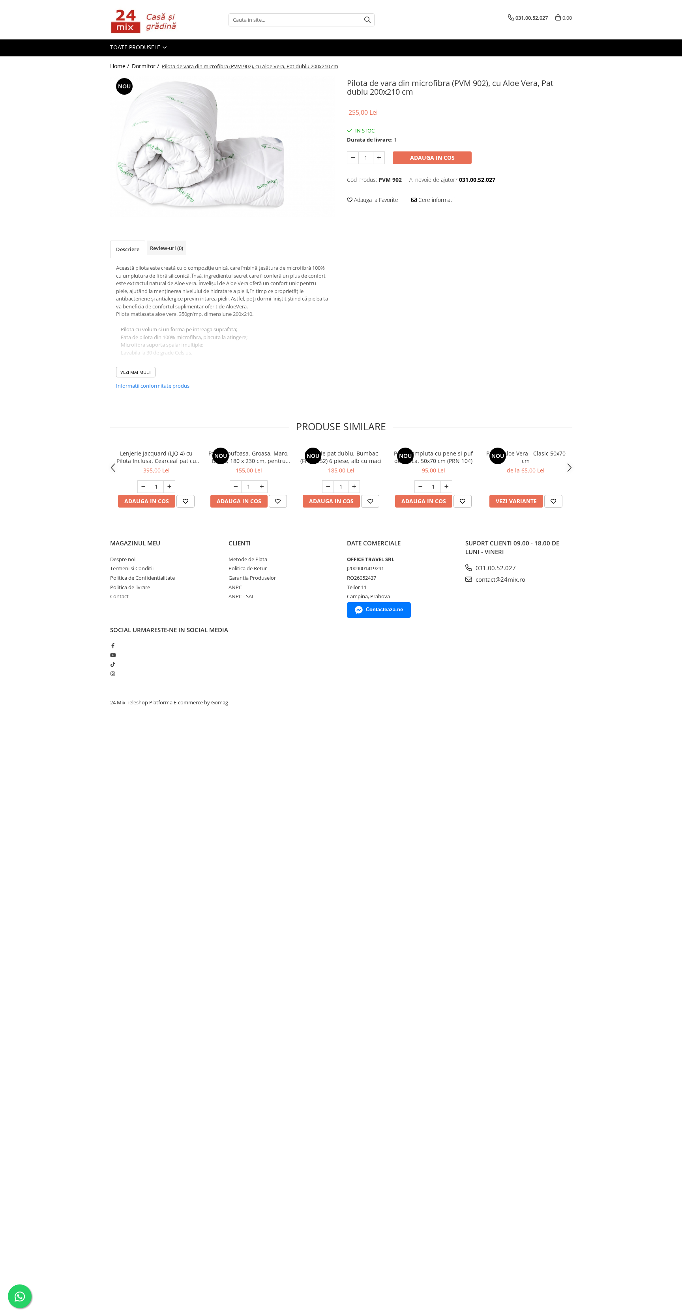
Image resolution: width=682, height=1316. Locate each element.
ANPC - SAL (242, 596)
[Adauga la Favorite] (185, 501)
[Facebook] (112, 645)
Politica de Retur (248, 568)
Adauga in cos (432, 157)
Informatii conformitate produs (152, 385)
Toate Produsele (136, 47)
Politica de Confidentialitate (142, 577)
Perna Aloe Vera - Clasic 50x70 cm (526, 457)
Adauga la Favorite (375, 199)
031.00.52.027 (495, 568)
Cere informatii (436, 199)
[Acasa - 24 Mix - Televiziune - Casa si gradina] (149, 20)
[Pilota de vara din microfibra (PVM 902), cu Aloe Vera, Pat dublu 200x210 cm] (222, 146)
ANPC (235, 587)
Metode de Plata (248, 559)
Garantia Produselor (252, 577)
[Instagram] (112, 673)
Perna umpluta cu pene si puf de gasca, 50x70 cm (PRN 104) (433, 457)
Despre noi (122, 559)
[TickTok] (112, 664)
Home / (120, 66)
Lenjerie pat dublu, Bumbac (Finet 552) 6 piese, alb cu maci (341, 457)
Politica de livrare (130, 587)
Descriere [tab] (127, 249)
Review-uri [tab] (166, 248)
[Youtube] (112, 655)
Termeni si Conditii (132, 568)
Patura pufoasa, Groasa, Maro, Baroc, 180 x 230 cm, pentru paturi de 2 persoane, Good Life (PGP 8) (248, 457)
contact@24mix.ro (499, 579)
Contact (119, 596)
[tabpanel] (222, 146)
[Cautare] (367, 19)
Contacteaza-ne (384, 609)
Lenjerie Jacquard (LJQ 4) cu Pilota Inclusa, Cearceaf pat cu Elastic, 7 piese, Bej (156, 457)
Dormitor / (146, 66)
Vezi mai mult (135, 372)
